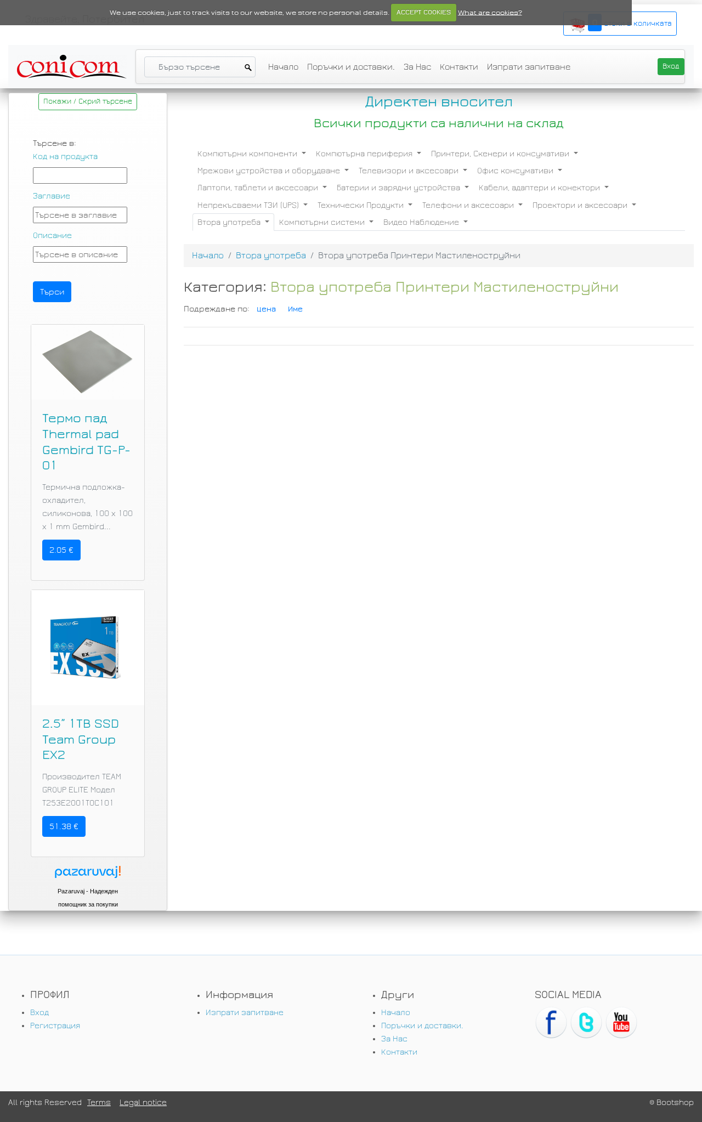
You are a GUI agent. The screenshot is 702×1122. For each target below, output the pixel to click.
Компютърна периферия (365, 153)
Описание (52, 235)
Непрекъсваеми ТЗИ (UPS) (249, 205)
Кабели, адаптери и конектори (540, 187)
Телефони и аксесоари (469, 205)
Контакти (459, 66)
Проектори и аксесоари (581, 205)
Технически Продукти (362, 205)
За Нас (417, 66)
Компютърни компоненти (248, 153)
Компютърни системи (323, 222)
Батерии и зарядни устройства (399, 187)
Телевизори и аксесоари (410, 170)
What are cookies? (490, 12)
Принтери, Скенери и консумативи (501, 153)
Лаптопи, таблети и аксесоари (258, 187)
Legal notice (143, 1102)
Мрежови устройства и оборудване (269, 170)
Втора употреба (230, 222)
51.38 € (63, 826)
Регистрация (55, 1025)
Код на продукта (65, 156)
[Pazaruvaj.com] (88, 875)
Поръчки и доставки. (351, 66)
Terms (99, 1102)
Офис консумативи (516, 170)
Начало (283, 66)
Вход (39, 1012)
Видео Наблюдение (422, 222)
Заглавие (51, 195)
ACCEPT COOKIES (424, 12)
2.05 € (61, 550)
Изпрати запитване (528, 66)
